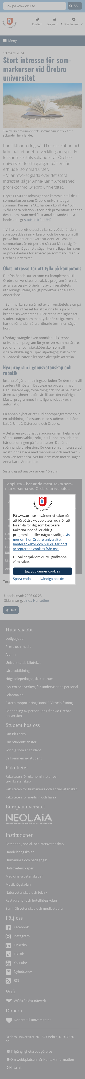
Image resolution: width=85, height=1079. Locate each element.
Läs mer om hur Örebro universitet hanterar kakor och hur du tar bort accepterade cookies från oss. (41, 541)
